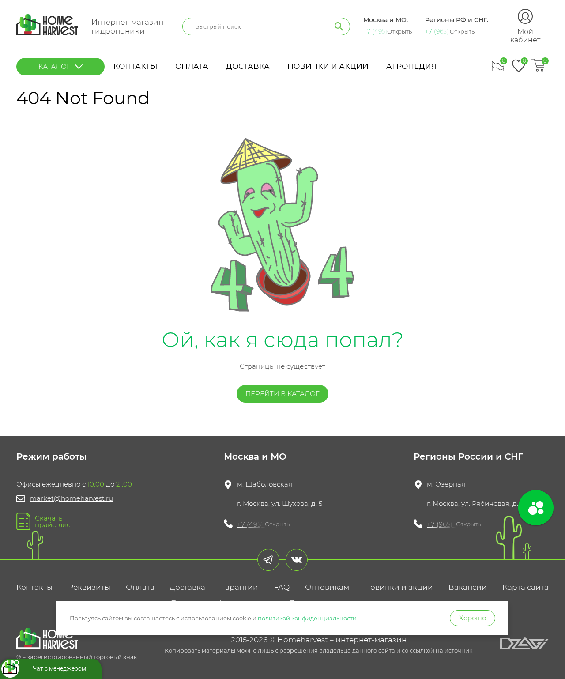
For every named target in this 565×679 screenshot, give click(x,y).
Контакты (135, 66)
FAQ (282, 587)
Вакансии (467, 587)
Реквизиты (89, 587)
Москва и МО (255, 456)
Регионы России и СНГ (468, 456)
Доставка (248, 66)
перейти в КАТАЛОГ (282, 393)
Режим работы (51, 456)
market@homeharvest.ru (71, 498)
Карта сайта (525, 587)
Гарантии (239, 587)
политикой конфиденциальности (307, 618)
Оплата (191, 66)
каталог (54, 66)
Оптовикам (327, 587)
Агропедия (411, 66)
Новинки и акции (328, 66)
